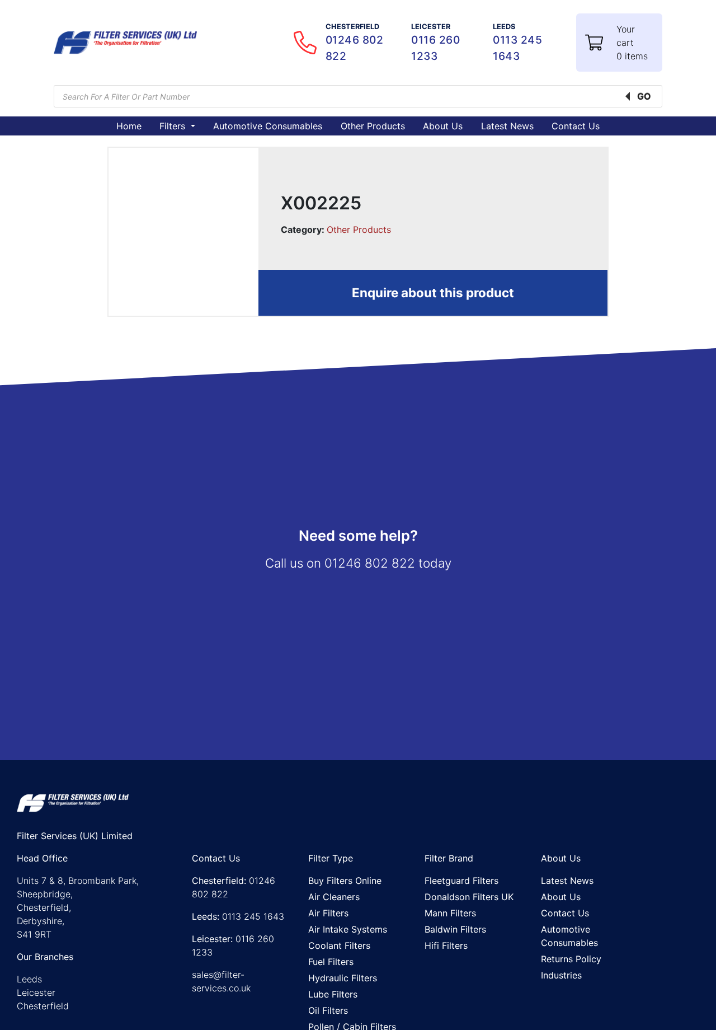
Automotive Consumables (267, 126)
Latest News (507, 126)
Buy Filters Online (344, 880)
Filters (173, 126)
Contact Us (576, 126)
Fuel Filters (331, 961)
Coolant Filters (339, 945)
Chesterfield (43, 1006)
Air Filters (328, 913)
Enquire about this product (433, 292)
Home (129, 126)
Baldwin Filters (455, 929)
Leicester (36, 992)
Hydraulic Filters (342, 978)
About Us (443, 126)
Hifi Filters (446, 945)
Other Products (373, 126)
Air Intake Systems (347, 929)
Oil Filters (328, 1010)
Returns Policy (571, 959)
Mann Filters (450, 913)
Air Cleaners (334, 896)
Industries (561, 975)
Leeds (29, 979)
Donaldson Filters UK (469, 896)
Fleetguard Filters (461, 880)
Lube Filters (332, 994)
